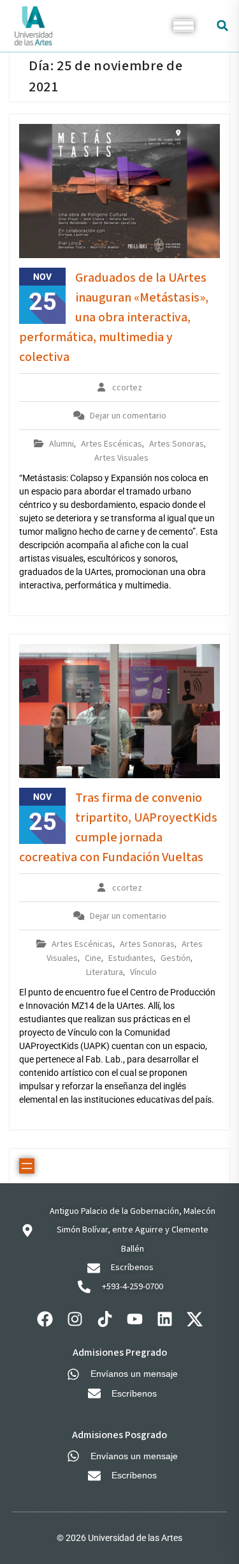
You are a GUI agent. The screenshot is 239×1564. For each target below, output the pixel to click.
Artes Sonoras (176, 444)
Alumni (61, 444)
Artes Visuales (121, 458)
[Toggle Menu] (183, 26)
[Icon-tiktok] (104, 1318)
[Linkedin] (164, 1318)
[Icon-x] (194, 1318)
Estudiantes (131, 958)
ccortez (127, 387)
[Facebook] (44, 1318)
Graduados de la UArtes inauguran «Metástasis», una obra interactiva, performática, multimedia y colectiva (113, 317)
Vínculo (143, 972)
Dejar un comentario (128, 416)
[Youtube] (134, 1318)
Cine (93, 958)
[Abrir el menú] (26, 1166)
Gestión (176, 958)
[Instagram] (74, 1318)
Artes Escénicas (111, 444)
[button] (223, 26)
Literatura (104, 972)
